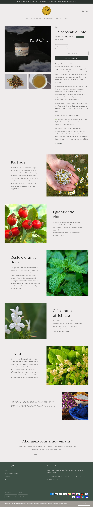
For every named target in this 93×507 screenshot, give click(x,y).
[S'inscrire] (61, 455)
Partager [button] (59, 143)
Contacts (7, 476)
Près (6, 470)
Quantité (57, 43)
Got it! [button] (84, 503)
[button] (7, 11)
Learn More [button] (63, 503)
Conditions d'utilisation (11, 473)
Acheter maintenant (71, 58)
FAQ (6, 480)
